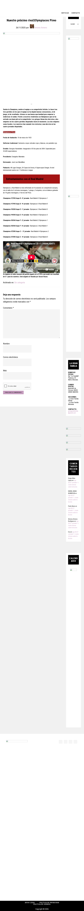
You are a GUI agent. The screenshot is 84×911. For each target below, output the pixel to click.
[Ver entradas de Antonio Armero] (32, 26)
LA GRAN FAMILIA (16, 4)
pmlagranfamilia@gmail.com (73, 412)
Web (5, 370)
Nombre (6, 343)
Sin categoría (19, 282)
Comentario (8, 308)
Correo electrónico (10, 357)
